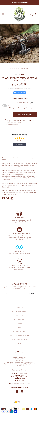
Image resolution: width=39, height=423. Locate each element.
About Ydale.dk (19, 308)
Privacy (19, 327)
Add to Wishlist (21, 92)
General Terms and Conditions (19, 339)
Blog (19, 343)
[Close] (36, 2)
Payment (19, 323)
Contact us (19, 316)
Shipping (17, 88)
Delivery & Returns (19, 320)
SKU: (16, 74)
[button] (3, 14)
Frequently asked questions (19, 312)
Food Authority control (19, 331)
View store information (12, 125)
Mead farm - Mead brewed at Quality (19, 335)
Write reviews (19, 144)
